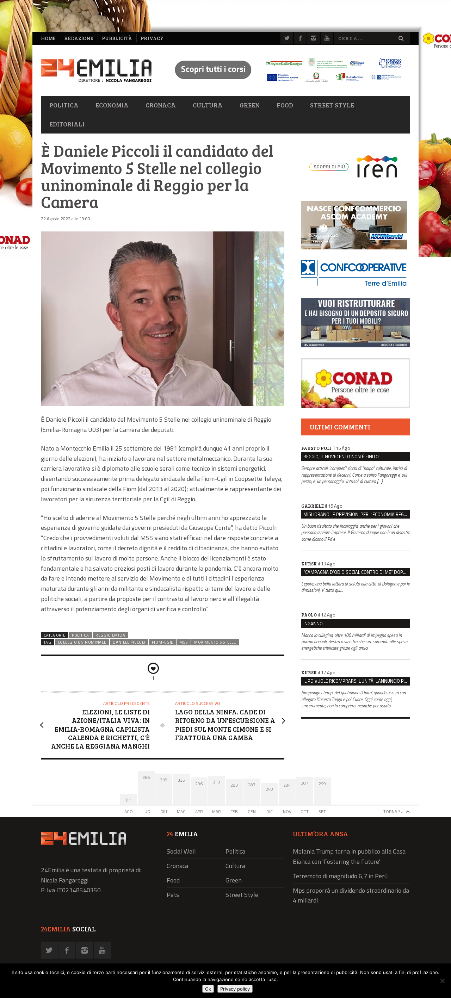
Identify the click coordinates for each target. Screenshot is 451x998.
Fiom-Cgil (162, 642)
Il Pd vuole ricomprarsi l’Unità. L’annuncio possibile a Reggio (356, 680)
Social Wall (181, 851)
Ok (208, 989)
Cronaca (161, 105)
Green (250, 105)
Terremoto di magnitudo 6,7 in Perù (340, 876)
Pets (173, 894)
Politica (64, 105)
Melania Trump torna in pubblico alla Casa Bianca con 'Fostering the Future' (349, 856)
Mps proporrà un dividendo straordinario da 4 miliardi (351, 895)
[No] (442, 980)
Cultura (208, 105)
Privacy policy (235, 989)
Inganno (313, 623)
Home (48, 38)
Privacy (152, 38)
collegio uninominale (82, 642)
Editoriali (67, 124)
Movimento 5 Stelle (215, 642)
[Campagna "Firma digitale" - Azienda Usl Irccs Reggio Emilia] (285, 83)
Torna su (393, 811)
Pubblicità (117, 38)
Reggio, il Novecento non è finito (341, 456)
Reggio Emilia (110, 635)
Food (285, 105)
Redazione (78, 38)
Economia (112, 105)
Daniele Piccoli (129, 642)
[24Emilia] (96, 70)
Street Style (332, 105)
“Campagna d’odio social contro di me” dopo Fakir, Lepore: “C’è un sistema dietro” (356, 572)
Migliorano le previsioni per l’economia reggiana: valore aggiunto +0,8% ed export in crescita (356, 514)
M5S (183, 642)
